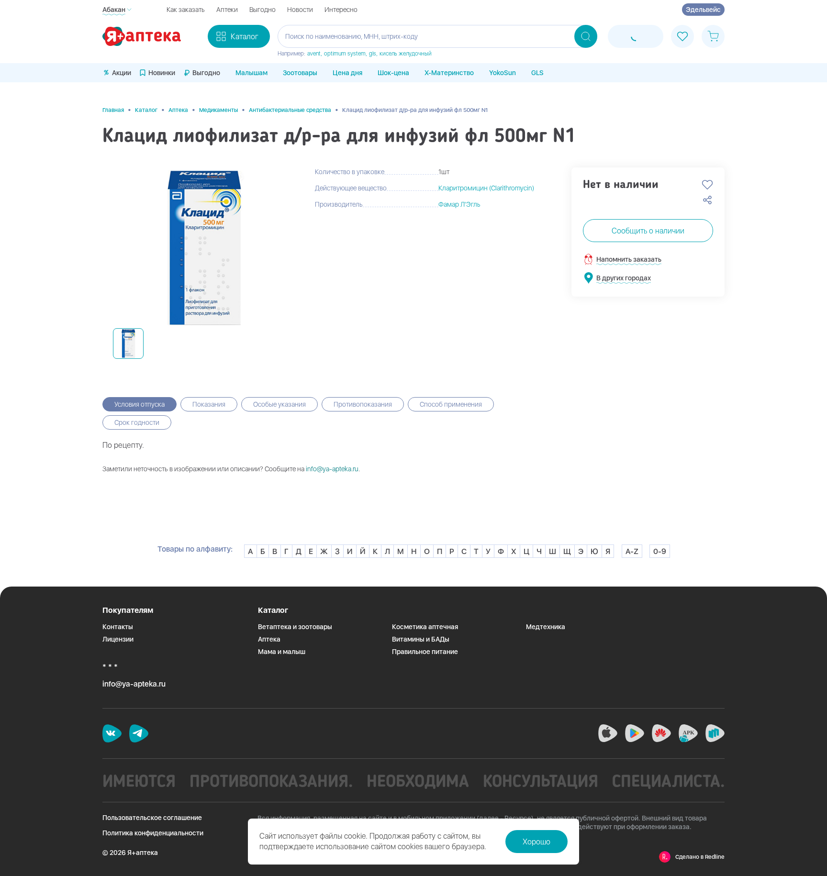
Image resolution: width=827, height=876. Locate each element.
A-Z (632, 551)
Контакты (117, 627)
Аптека (178, 110)
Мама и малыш (281, 651)
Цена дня (347, 73)
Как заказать (186, 9)
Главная (113, 110)
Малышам (251, 73)
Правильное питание (425, 651)
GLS (537, 73)
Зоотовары (300, 73)
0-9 (659, 551)
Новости (300, 9)
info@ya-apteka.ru (332, 469)
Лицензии (118, 639)
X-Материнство (449, 73)
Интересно (341, 9)
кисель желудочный (406, 53)
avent (314, 53)
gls (372, 53)
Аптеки (227, 9)
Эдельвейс (703, 9)
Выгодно (262, 9)
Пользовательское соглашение (152, 817)
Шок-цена (393, 73)
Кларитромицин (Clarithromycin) (486, 188)
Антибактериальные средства (290, 110)
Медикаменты (218, 110)
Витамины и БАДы (420, 639)
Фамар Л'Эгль (459, 204)
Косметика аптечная (425, 627)
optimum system (345, 53)
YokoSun (502, 73)
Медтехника (545, 627)
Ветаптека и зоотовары (295, 627)
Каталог (146, 110)
